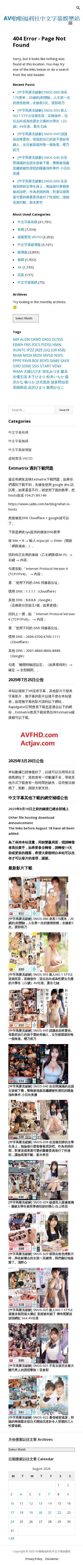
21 (50, 1512)
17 (12, 1512)
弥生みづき (51, 371)
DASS (46, 339)
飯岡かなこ (55, 387)
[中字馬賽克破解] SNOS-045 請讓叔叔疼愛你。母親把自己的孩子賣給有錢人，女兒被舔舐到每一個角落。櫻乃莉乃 (41, 1034)
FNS (27, 344)
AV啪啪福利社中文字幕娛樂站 (53, 1551)
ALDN (25, 339)
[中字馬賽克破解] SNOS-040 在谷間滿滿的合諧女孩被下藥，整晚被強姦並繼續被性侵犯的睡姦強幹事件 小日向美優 (41, 1090)
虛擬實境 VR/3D (29, 237)
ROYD (44, 360)
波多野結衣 (60, 382)
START (45, 366)
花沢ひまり (37, 387)
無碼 (20, 259)
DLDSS (57, 339)
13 (40, 1503)
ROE (35, 360)
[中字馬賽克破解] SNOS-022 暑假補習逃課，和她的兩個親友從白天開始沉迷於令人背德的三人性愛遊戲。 (41, 1421)
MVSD (48, 355)
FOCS (36, 344)
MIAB (17, 355)
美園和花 (20, 387)
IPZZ (30, 350)
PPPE (17, 360)
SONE (26, 366)
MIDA (27, 355)
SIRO (17, 366)
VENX (56, 366)
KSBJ (62, 350)
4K (19, 267)
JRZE (39, 350)
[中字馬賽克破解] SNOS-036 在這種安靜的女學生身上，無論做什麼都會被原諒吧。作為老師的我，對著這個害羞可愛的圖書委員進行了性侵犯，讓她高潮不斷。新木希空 (41, 191)
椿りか (29, 382)
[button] (71, 23)
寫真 (20, 274)
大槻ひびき (32, 371)
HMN (56, 344)
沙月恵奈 (43, 382)
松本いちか (55, 376)
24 (12, 1521)
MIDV (37, 355)
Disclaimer (52, 1559)
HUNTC (19, 350)
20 (40, 1512)
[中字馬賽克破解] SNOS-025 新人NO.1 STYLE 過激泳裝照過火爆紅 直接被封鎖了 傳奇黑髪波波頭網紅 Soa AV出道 (40, 1314)
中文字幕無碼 (27, 282)
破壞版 (22, 252)
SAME (55, 360)
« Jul (11, 1538)
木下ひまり (37, 376)
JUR (54, 350)
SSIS (35, 366)
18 (21, 1512)
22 (59, 1512)
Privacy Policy (33, 1559)
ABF (16, 339)
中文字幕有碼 (27, 222)
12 (31, 1503)
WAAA (18, 371)
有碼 (20, 229)
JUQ (47, 350)
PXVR (26, 360)
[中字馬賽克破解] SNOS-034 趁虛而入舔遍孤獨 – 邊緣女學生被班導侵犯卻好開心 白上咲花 (41, 1204)
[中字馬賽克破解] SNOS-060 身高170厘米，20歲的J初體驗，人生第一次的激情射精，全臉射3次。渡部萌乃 (41, 97)
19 (31, 1512)
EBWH (18, 344)
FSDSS (46, 344)
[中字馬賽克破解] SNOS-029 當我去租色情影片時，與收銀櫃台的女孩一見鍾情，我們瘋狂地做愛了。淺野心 (41, 1258)
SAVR (64, 360)
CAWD (36, 339)
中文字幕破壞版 (29, 244)
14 (50, 1503)
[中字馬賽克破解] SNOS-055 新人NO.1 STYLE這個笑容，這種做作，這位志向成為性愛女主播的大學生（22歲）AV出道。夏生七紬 (40, 978)
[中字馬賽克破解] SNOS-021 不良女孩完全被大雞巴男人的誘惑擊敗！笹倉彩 (41, 1367)
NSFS (58, 355)
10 (12, 1503)
